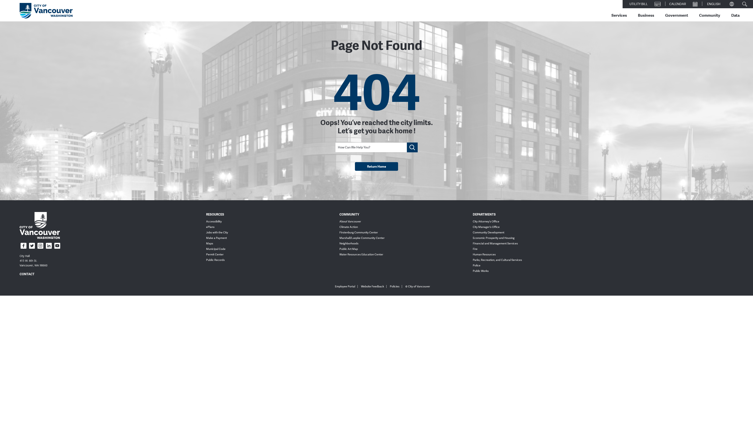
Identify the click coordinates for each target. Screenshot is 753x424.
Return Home (376, 166)
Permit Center (215, 254)
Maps (209, 243)
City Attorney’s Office (486, 221)
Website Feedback (372, 286)
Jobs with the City (217, 232)
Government (676, 15)
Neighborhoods (348, 243)
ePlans (210, 227)
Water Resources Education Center (361, 254)
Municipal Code (216, 249)
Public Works (481, 271)
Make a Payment (216, 238)
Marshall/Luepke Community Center (362, 238)
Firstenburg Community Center (358, 232)
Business (646, 15)
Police (476, 265)
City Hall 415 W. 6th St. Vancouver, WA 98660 (33, 260)
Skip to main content (18, 34)
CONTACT (27, 274)
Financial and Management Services (495, 243)
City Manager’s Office (486, 227)
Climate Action (348, 227)
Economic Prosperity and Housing (494, 238)
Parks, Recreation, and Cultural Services (497, 260)
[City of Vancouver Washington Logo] (46, 11)
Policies (394, 286)
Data (735, 15)
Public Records (215, 260)
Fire (475, 249)
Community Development (488, 232)
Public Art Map (348, 249)
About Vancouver (350, 221)
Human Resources (484, 254)
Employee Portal (345, 286)
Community (709, 15)
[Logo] (40, 225)
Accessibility (214, 221)
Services (619, 15)
